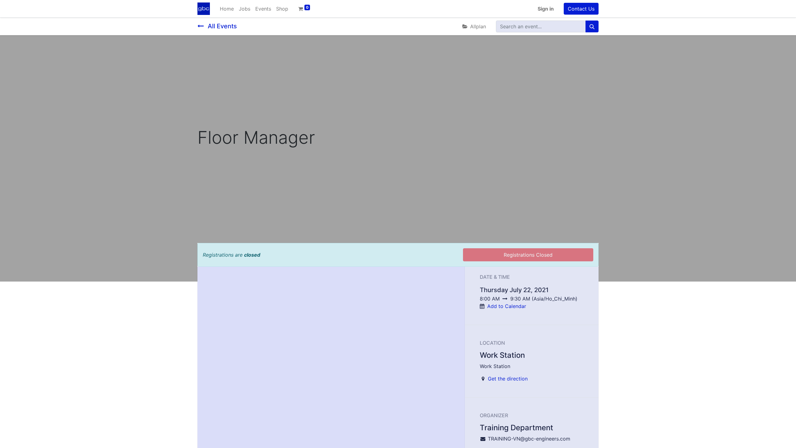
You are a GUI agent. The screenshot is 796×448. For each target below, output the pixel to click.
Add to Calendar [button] (506, 306)
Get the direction (508, 379)
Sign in (546, 9)
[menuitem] (226, 8)
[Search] (592, 26)
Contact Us (581, 9)
